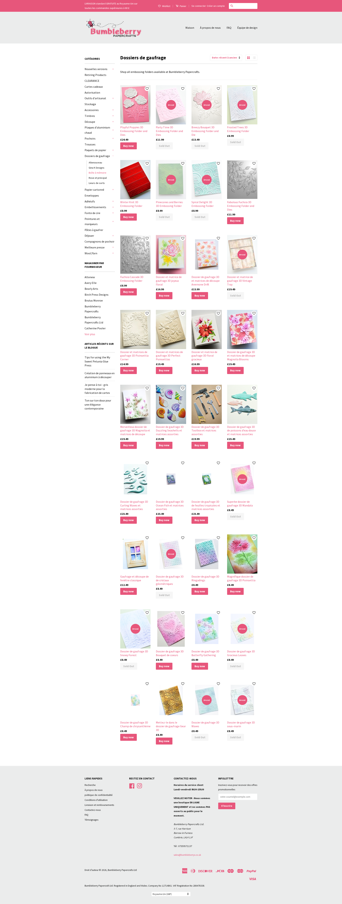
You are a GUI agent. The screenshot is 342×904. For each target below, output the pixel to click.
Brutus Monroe (94, 300)
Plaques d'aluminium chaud (97, 130)
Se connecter (198, 5)
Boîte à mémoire (97, 172)
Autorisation (92, 92)
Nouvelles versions (96, 69)
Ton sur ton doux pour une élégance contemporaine (98, 404)
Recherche (90, 785)
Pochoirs (90, 138)
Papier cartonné (94, 189)
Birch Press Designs (96, 294)
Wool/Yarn (91, 253)
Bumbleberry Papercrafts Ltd (122, 870)
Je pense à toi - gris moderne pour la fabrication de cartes (97, 389)
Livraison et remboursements (99, 805)
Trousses (90, 144)
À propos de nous (210, 27)
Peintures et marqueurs (92, 221)
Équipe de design (247, 27)
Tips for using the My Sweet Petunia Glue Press (97, 361)
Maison (189, 27)
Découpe (90, 121)
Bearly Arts (91, 288)
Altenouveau (95, 162)
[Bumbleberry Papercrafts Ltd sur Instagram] (139, 785)
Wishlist (166, 6)
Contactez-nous (93, 810)
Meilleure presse (95, 247)
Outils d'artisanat (95, 98)
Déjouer (89, 235)
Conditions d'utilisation (96, 800)
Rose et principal (98, 177)
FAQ (229, 27)
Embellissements (95, 207)
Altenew (90, 277)
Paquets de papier (95, 150)
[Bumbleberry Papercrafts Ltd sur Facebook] (131, 785)
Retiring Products (95, 75)
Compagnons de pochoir (99, 241)
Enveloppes (92, 195)
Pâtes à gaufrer (94, 230)
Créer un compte (216, 5)
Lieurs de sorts (97, 183)
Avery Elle (91, 283)
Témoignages (91, 819)
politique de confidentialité (99, 795)
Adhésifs (90, 201)
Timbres (90, 116)
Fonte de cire (92, 213)
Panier (182, 6)
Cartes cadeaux (94, 86)
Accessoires (92, 110)
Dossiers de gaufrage (97, 156)
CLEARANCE (92, 81)
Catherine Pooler (95, 328)
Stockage (90, 104)
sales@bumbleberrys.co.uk (187, 854)
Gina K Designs (96, 167)
